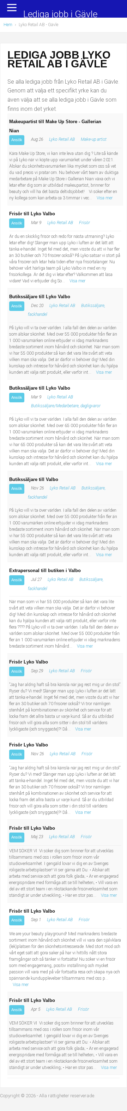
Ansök (16, 140)
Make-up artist (94, 139)
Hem (8, 24)
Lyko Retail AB (62, 139)
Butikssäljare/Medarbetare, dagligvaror (66, 405)
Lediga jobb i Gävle (60, 14)
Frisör (84, 222)
